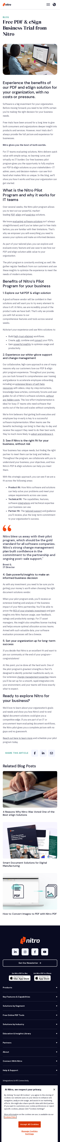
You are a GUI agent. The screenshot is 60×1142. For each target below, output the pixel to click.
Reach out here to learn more (18, 738)
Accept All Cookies (29, 1124)
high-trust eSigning (23, 336)
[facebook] (34, 753)
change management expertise (33, 677)
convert (38, 340)
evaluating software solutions (28, 221)
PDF (13, 214)
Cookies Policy (10, 1117)
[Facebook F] (34, 951)
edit (18, 340)
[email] (51, 753)
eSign (18, 214)
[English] (55, 4)
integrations (24, 503)
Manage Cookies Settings (29, 1132)
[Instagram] (25, 951)
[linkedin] (43, 753)
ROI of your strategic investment (29, 610)
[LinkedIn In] (15, 951)
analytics (30, 214)
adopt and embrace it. (42, 434)
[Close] (54, 1089)
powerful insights (22, 344)
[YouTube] (44, 951)
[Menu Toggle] (48, 4)
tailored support (33, 511)
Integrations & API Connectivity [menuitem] (16, 1080)
